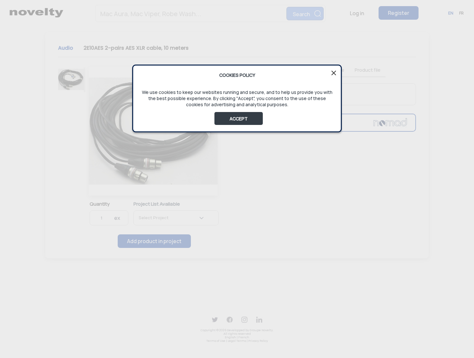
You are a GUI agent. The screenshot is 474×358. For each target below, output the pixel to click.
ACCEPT (239, 119)
